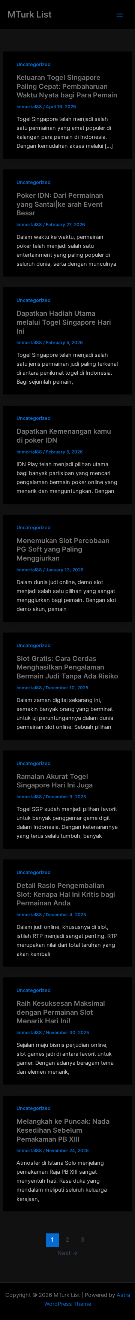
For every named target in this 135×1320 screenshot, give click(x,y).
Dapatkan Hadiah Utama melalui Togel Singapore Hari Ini (63, 322)
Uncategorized (33, 64)
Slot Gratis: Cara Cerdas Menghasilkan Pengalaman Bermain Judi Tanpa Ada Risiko (67, 667)
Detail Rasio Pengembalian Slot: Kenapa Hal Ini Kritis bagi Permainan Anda (65, 894)
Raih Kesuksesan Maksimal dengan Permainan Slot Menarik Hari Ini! (60, 1012)
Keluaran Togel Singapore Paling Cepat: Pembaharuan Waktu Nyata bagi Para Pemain (66, 86)
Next (67, 1253)
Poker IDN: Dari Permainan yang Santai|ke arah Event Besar (59, 204)
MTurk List (30, 14)
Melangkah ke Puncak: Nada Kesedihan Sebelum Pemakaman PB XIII (63, 1130)
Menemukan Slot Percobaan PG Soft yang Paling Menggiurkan (63, 549)
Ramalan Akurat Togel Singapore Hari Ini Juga (54, 780)
